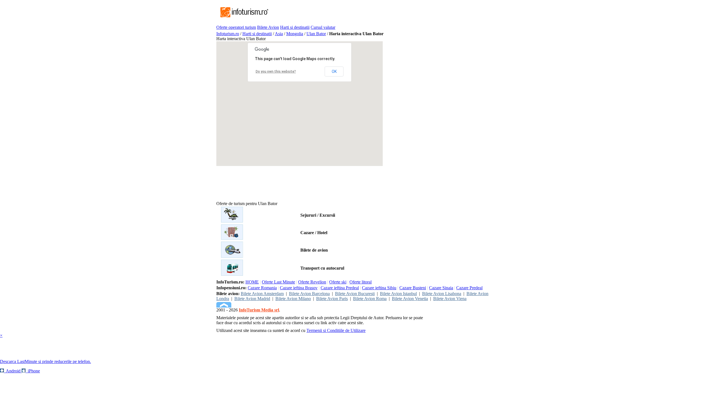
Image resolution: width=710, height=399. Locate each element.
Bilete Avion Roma (370, 298)
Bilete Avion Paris (332, 298)
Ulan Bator (316, 33)
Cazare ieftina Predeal (340, 287)
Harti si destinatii (295, 27)
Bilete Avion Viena (449, 298)
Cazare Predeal (469, 287)
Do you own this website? (276, 71)
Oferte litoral (360, 282)
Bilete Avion (268, 27)
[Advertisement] (370, 12)
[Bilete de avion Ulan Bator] (232, 256)
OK (334, 71)
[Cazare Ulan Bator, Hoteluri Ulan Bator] (232, 238)
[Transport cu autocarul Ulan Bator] (232, 274)
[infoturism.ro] (242, 18)
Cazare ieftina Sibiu (379, 287)
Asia (279, 33)
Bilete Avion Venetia (410, 298)
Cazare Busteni (412, 287)
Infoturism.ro (227, 33)
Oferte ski (337, 282)
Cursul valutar (323, 27)
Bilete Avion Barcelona (309, 293)
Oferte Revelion (312, 282)
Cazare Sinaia (441, 287)
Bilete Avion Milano (293, 298)
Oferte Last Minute (278, 282)
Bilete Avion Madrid (252, 298)
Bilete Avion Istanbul (398, 293)
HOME (252, 282)
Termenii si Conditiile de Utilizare (336, 330)
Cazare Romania (262, 287)
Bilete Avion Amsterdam (262, 293)
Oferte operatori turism (236, 27)
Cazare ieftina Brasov (299, 287)
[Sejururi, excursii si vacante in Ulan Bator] (232, 221)
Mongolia (294, 33)
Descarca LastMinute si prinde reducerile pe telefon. (45, 361)
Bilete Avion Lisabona (441, 293)
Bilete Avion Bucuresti (355, 293)
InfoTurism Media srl (259, 310)
